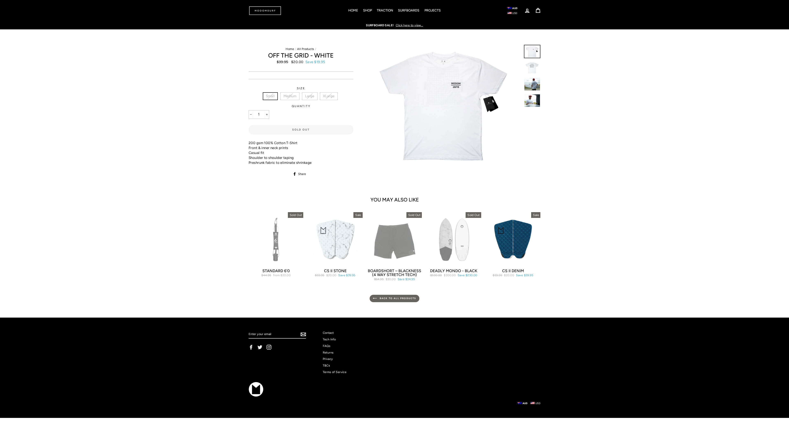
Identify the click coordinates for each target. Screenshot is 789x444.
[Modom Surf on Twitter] (259, 347)
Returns (328, 352)
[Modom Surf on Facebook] (251, 347)
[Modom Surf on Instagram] (268, 347)
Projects (432, 10)
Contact (328, 333)
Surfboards (408, 10)
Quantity (301, 106)
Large (309, 96)
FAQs (327, 346)
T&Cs (326, 365)
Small (270, 96)
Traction (385, 10)
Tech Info (329, 339)
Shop (367, 10)
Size (301, 88)
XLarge (329, 96)
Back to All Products (397, 298)
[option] (394, 25)
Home (353, 10)
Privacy (328, 359)
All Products (305, 49)
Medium (290, 96)
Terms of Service (335, 372)
